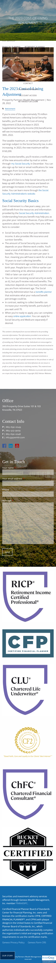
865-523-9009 (13, 430)
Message (17, 500)
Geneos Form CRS (37, 942)
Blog (28, 77)
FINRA (19, 903)
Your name (18, 467)
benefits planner (44, 292)
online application (22, 316)
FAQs (47, 65)
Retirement (10, 108)
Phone (5, 489)
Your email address (23, 478)
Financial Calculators (13, 65)
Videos (5, 71)
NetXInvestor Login (28, 101)
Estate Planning (10, 53)
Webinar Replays (21, 71)
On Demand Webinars (28, 89)
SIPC (25, 903)
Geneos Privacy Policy (13, 942)
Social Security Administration (34, 213)
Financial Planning (11, 46)
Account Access (28, 95)
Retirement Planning (35, 46)
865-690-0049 (13, 427)
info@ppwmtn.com (15, 437)
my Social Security (20, 163)
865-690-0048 (13, 434)
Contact (28, 83)
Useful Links (35, 65)
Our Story (7, 955)
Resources (7, 59)
